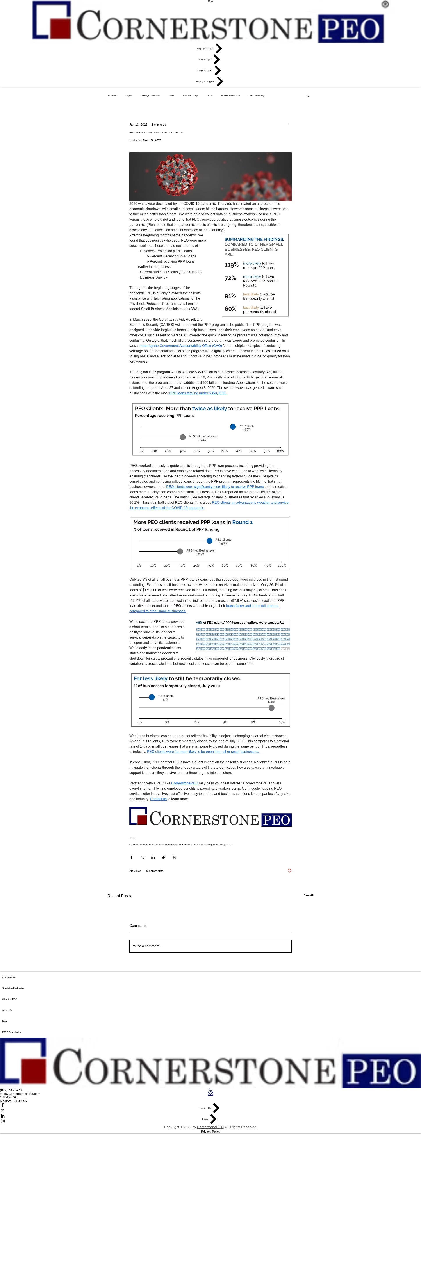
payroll (214, 844)
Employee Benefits (150, 96)
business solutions (138, 844)
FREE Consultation (11, 1032)
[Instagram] (210, 1121)
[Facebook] (210, 1105)
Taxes (171, 96)
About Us (7, 1010)
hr (210, 844)
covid (220, 844)
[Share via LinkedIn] (153, 857)
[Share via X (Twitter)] (142, 857)
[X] (210, 1110)
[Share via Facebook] (131, 857)
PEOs (209, 96)
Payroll (128, 96)
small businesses (183, 844)
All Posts (111, 96)
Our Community (256, 96)
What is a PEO (9, 999)
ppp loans (228, 844)
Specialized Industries (13, 988)
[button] (308, 95)
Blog (4, 1021)
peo (173, 844)
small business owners (159, 844)
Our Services (8, 977)
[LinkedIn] (210, 1115)
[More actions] (289, 124)
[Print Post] (174, 857)
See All (309, 895)
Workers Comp (190, 96)
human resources (200, 844)
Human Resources (230, 96)
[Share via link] (164, 857)
